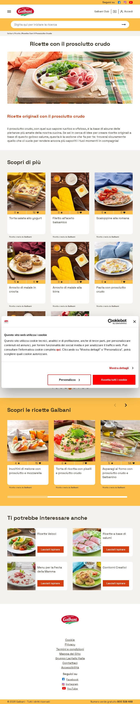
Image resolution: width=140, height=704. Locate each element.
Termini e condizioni (70, 649)
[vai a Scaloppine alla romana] (114, 192)
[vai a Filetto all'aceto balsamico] (70, 192)
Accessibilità (70, 667)
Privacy (70, 644)
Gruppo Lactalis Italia (70, 658)
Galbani (10, 33)
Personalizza (67, 379)
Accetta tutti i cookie (114, 379)
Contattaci (70, 663)
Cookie (70, 640)
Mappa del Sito (70, 654)
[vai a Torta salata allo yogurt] (26, 192)
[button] (126, 405)
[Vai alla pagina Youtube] (131, 2)
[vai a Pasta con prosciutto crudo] (114, 261)
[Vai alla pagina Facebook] (119, 2)
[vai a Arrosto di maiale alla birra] (70, 261)
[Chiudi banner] (134, 321)
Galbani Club (101, 11)
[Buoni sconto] (115, 11)
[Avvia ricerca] (122, 24)
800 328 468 (125, 701)
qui (58, 349)
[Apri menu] (9, 12)
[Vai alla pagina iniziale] (25, 11)
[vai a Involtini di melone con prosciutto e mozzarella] (27, 440)
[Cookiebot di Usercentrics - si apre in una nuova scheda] (111, 321)
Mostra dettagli (119, 368)
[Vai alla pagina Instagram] (125, 2)
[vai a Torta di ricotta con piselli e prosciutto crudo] (74, 440)
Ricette (17, 33)
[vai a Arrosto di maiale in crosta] (26, 261)
